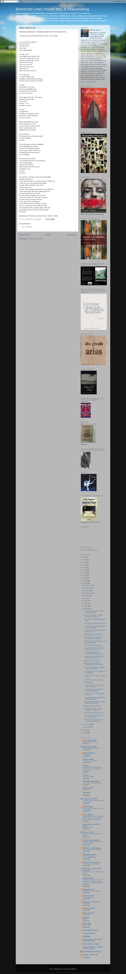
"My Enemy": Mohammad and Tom (95, 623)
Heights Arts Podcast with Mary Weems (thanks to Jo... (93, 657)
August (86, 595)
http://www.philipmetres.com (89, 550)
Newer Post (24, 235)
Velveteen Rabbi (88, 759)
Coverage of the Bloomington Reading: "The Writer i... (93, 709)
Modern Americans (89, 753)
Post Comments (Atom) (35, 239)
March (86, 608)
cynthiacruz (87, 792)
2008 (84, 730)
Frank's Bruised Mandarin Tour (93, 712)
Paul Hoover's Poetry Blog (91, 848)
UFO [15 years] (87, 754)
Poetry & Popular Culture (91, 840)
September (88, 593)
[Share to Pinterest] (54, 219)
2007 (84, 733)
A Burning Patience (89, 854)
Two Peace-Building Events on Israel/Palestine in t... (93, 716)
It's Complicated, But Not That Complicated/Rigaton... (93, 690)
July (85, 598)
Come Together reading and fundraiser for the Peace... (93, 637)
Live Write (86, 957)
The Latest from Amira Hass (92, 645)
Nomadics (86, 765)
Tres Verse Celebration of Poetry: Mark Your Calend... (94, 668)
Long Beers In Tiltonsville (91, 902)
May (86, 603)
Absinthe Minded (88, 889)
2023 (84, 559)
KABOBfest (86, 936)
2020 (84, 562)
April (86, 606)
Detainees (86, 917)
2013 (84, 572)
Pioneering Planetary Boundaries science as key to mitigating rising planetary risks (92, 768)
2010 (84, 580)
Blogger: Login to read (90, 954)
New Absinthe (88, 682)
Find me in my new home (90, 761)
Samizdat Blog (87, 806)
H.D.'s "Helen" (87, 925)
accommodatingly (89, 933)
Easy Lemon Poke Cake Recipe (92, 783)
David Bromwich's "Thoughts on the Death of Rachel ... (95, 641)
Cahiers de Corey (88, 895)
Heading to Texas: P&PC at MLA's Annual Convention (92, 842)
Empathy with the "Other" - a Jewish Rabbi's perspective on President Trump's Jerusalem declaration (93, 817)
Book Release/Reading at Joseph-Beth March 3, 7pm (94, 702)
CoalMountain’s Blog (90, 799)
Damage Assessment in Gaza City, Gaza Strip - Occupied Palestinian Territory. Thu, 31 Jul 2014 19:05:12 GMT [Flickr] (93, 882)
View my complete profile (88, 82)
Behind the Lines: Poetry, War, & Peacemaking (52, 9)
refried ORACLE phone (90, 930)
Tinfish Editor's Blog (90, 740)
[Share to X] (50, 219)
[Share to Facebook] (52, 219)
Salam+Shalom (88, 814)
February (87, 724)
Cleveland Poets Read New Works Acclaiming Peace (94, 698)
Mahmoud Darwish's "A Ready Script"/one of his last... (93, 615)
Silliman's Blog (88, 788)
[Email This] (46, 219)
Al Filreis (86, 775)
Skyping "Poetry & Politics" (92, 660)
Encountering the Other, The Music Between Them (95, 631)
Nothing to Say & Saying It (92, 862)
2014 (84, 570)
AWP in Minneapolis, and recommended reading (90, 856)
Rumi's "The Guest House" (92, 706)
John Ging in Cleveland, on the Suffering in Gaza (93, 611)
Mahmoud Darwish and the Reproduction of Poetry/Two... (94, 663)
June (86, 601)
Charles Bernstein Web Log (92, 951)
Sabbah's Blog (88, 878)
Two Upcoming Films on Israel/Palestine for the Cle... (93, 653)
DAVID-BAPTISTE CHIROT (91, 781)
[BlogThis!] (48, 219)
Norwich (85, 919)
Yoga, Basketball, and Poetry (93, 634)
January (87, 727)
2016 (84, 565)
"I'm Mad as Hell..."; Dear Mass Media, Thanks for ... (93, 685)
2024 (84, 557)
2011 (84, 578)
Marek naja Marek (88, 913)
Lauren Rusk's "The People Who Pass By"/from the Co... (94, 648)
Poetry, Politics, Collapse (91, 944)
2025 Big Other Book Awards (91, 748)
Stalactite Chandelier (90, 746)
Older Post (71, 235)
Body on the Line (88, 832)
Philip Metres (96, 30)
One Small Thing (87, 827)
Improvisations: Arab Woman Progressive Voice (92, 940)
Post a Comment (27, 227)
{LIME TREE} (87, 924)
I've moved (86, 794)
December (87, 585)
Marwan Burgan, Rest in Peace (93, 680)
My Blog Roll (86, 903)
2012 (84, 575)
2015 (84, 567)
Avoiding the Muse (89, 908)
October (87, 590)
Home (48, 235)
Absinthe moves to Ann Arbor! (91, 891)
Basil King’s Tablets (88, 776)
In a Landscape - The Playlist (91, 864)
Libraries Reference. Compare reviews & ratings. (93, 947)
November (87, 588)
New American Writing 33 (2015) (92, 849)
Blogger (74, 969)
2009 (84, 583)
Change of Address (88, 897)
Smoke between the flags (90, 742)
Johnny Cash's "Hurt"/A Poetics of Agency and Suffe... (94, 626)
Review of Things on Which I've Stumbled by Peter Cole (94, 720)
